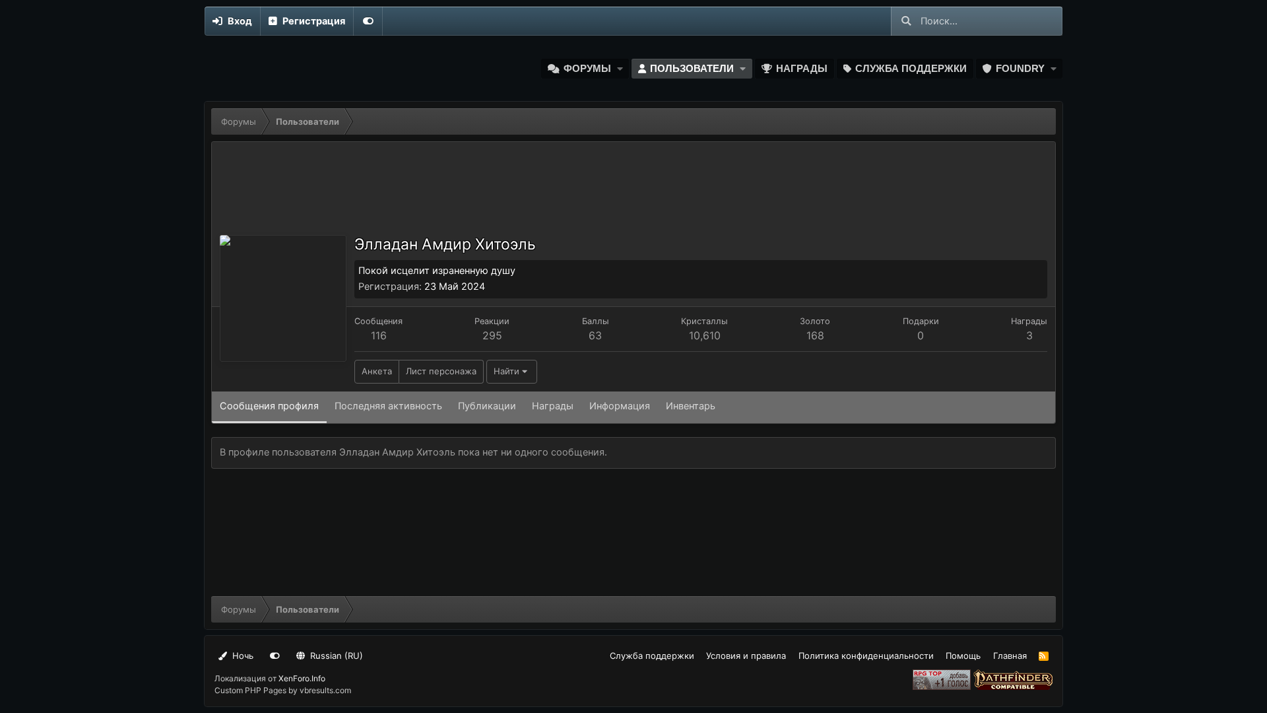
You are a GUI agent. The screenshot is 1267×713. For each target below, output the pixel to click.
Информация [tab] (619, 406)
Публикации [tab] (487, 406)
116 (379, 335)
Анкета (377, 371)
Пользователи (692, 68)
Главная (1010, 655)
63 (595, 335)
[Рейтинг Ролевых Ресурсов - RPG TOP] (943, 686)
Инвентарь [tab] (690, 406)
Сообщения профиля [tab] (269, 406)
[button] (620, 69)
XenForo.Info (301, 678)
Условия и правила (746, 655)
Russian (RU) (335, 655)
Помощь (963, 655)
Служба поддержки (911, 68)
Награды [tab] (552, 406)
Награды (802, 68)
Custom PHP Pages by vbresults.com (282, 690)
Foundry (1020, 68)
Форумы (587, 68)
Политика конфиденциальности (866, 655)
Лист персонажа (441, 371)
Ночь (241, 655)
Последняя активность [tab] (388, 406)
